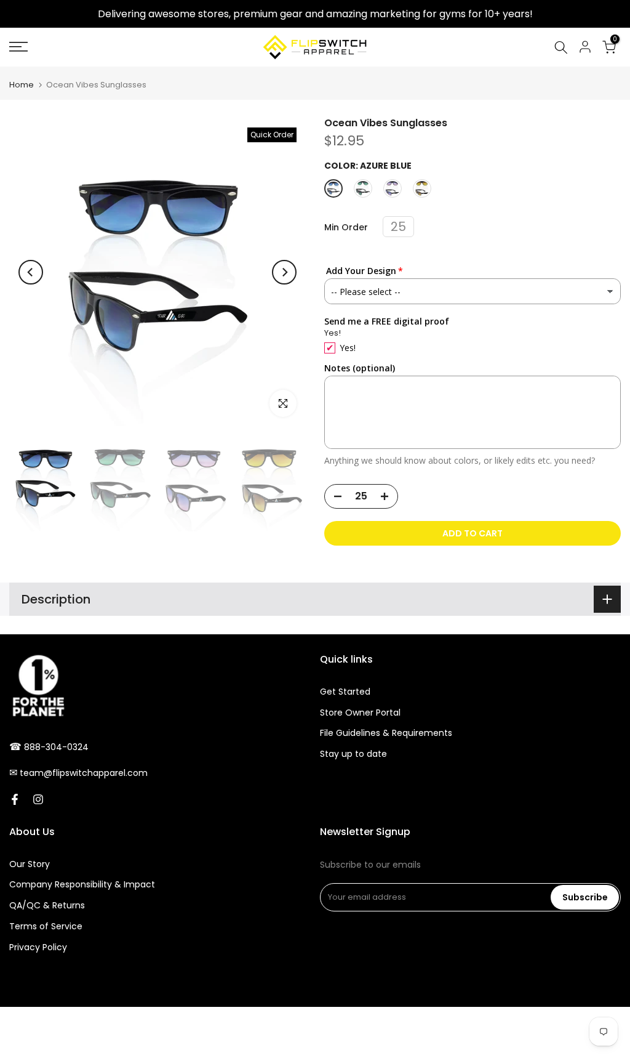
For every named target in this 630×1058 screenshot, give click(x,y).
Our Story (29, 864)
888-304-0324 (56, 747)
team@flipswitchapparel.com (84, 773)
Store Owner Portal (360, 712)
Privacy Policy (38, 947)
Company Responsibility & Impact (82, 884)
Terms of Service (45, 926)
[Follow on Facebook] (14, 799)
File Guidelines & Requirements (386, 733)
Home (21, 85)
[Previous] (30, 272)
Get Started (345, 691)
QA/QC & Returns (47, 905)
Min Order (346, 227)
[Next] (284, 272)
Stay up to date (353, 754)
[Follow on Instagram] (38, 799)
